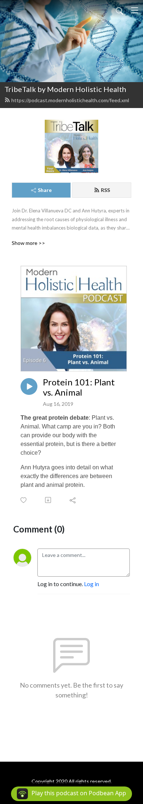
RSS (105, 190)
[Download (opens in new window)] (48, 500)
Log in (91, 583)
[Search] (119, 10)
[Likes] (24, 500)
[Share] (73, 500)
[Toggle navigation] (134, 10)
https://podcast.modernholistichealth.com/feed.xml (70, 100)
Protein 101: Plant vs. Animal (79, 387)
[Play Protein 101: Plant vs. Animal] (29, 386)
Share (45, 190)
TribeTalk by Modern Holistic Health (65, 89)
